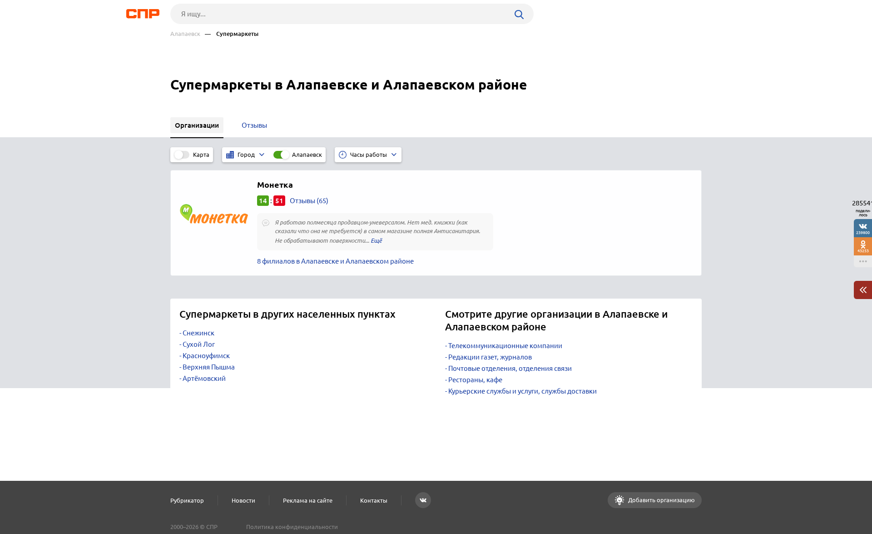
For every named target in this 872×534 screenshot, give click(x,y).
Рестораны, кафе (475, 379)
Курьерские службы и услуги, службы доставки (522, 391)
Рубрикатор (187, 500)
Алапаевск (185, 34)
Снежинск (198, 332)
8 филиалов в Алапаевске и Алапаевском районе (335, 261)
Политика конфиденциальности (292, 526)
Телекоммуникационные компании (505, 345)
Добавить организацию (661, 500)
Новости (243, 500)
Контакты (373, 500)
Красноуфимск (206, 355)
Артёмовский (204, 378)
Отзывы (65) (309, 201)
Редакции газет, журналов (490, 357)
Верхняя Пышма (209, 367)
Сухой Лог (199, 344)
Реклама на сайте (307, 500)
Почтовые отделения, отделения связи (510, 368)
